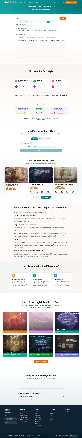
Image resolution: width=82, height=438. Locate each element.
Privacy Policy (22, 435)
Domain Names (38, 425)
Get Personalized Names (71, 2)
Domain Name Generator (63, 435)
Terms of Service (30, 435)
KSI (30, 30)
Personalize (44, 21)
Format (29, 21)
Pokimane (35, 30)
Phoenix (45, 146)
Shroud (45, 30)
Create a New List (45, 197)
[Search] (59, 2)
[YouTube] (72, 411)
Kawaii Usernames (35, 97)
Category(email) (23, 21)
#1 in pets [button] (25, 169)
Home (14, 2)
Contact (51, 419)
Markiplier (40, 30)
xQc (55, 30)
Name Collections (38, 411)
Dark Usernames (36, 95)
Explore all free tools (41, 361)
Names (25, 2)
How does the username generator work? (27, 390)
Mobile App (52, 413)
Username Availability (24, 421)
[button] (7, 189)
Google (50, 146)
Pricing (51, 417)
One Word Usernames (45, 97)
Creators (36, 413)
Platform (33, 21)
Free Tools (20, 2)
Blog (51, 415)
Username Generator (24, 411)
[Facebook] (65, 411)
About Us (52, 411)
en (55, 2)
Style (17, 21)
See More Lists (36, 197)
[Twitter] (68, 411)
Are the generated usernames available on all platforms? (31, 393)
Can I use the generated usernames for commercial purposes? (32, 386)
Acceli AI (38, 435)
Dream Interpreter (23, 417)
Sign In (62, 2)
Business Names (38, 419)
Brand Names (37, 421)
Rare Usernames (46, 95)
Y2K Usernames (55, 95)
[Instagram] (70, 411)
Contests (37, 2)
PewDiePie (23, 30)
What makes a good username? (25, 399)
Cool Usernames (27, 95)
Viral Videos (37, 415)
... (26, 184)
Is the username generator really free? (26, 383)
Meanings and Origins (24, 419)
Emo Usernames (63, 95)
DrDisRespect (50, 30)
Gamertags (31, 2)
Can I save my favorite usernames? (26, 396)
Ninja (28, 30)
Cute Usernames (18, 95)
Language (38, 21)
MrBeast (18, 30)
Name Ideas (22, 413)
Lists (42, 2)
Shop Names (37, 423)
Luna (41, 146)
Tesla (55, 146)
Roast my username (23, 415)
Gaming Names (38, 417)
